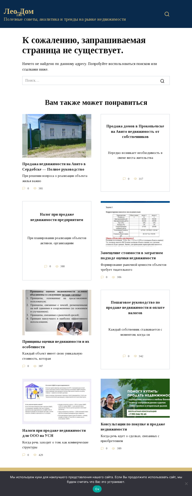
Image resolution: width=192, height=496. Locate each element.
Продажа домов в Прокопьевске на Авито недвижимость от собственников (135, 131)
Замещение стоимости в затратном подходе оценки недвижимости (132, 255)
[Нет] (186, 483)
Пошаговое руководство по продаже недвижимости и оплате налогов (135, 307)
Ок (97, 489)
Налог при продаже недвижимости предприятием (56, 216)
